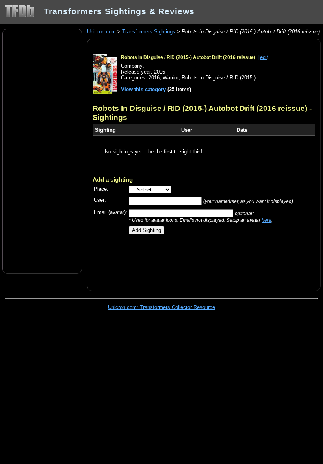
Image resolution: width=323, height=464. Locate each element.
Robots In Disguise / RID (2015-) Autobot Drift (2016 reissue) (188, 57)
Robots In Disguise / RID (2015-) (219, 78)
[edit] (264, 57)
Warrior (170, 78)
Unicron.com (101, 32)
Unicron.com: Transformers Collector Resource (161, 307)
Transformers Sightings (148, 32)
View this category (143, 89)
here (266, 220)
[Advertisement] (42, 151)
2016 (154, 78)
